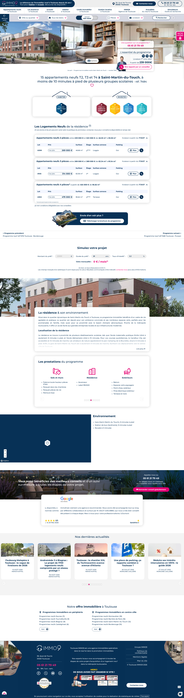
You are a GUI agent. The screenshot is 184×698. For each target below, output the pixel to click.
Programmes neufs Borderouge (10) (107, 624)
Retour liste (4, 19)
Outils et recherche (173, 10)
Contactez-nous (144, 4)
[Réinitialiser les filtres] (173, 18)
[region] (45, 438)
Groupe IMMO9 (141, 647)
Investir (41, 5)
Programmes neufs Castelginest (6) (54, 624)
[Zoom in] (5, 450)
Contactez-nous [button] (136, 685)
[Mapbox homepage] (5, 461)
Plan (133, 150)
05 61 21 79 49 (136, 45)
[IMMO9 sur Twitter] (46, 673)
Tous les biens (57, 18)
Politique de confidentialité (141, 652)
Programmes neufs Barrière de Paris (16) (108, 619)
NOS (180, 36)
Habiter (32, 5)
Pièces (113, 18)
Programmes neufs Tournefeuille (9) (54, 619)
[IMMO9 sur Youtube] (53, 673)
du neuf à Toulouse (150, 10)
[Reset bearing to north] (5, 456)
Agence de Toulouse (126, 10)
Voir (43, 629)
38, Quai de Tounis (123, 4)
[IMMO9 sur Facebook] (38, 673)
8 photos (94, 61)
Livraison (136, 18)
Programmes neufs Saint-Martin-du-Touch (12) (111, 622)
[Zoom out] (5, 453)
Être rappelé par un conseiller (135, 67)
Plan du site (142, 661)
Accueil (70, 70)
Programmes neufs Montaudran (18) (107, 616)
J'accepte (145, 696)
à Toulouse (33, 10)
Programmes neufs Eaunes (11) (52, 616)
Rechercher (161, 18)
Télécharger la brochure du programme (102, 221)
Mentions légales (140, 657)
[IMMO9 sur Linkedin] (60, 673)
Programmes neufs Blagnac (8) (52, 622)
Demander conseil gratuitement (151, 490)
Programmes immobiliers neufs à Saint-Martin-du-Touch (90, 70)
